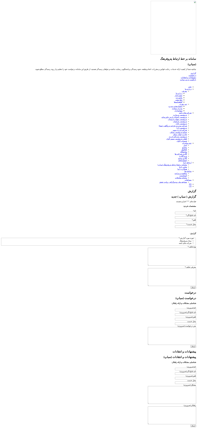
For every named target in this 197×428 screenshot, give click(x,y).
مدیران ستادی (177, 108)
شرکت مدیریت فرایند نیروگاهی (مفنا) (173, 126)
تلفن (194, 220)
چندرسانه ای (187, 143)
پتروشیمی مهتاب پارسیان (177, 119)
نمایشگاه (183, 152)
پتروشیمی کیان (181, 124)
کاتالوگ (184, 150)
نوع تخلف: (192, 247)
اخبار (185, 145)
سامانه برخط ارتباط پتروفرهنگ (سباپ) (172, 165)
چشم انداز (178, 95)
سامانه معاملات (181, 178)
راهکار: (190, 405)
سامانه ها (188, 171)
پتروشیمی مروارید (180, 115)
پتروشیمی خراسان (180, 121)
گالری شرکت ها (181, 154)
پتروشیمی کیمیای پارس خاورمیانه (174, 117)
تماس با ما (183, 167)
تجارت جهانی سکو (180, 134)
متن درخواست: (187, 326)
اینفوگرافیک (182, 160)
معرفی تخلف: (190, 267)
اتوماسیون (183, 176)
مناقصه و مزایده (181, 173)
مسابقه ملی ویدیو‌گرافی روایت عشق (173, 182)
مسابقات (188, 180)
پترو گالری (183, 156)
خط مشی (178, 100)
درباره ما (188, 89)
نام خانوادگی (191, 215)
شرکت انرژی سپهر (180, 130)
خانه (190, 87)
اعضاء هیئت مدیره (175, 106)
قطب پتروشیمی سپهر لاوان (176, 139)
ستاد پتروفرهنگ (185, 241)
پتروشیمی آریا (182, 128)
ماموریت (179, 98)
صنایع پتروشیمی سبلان (178, 132)
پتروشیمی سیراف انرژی (178, 137)
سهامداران (178, 111)
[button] (194, 83)
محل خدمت (191, 224)
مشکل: (190, 385)
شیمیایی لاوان (182, 141)
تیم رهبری (183, 104)
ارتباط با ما (187, 163)
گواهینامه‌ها (178, 102)
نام (194, 211)
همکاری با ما (182, 169)
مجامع (184, 147)
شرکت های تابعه (185, 113)
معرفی (184, 91)
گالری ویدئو (182, 158)
